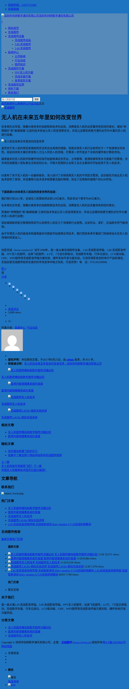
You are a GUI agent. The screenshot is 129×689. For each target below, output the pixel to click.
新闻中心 (13, 52)
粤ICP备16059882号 (114, 642)
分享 (4, 276)
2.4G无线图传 (23, 48)
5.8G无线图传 (23, 44)
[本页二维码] (11, 684)
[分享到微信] (28, 299)
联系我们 (13, 92)
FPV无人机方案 (24, 72)
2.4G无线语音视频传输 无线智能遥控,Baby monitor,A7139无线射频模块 (49, 524)
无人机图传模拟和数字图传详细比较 (22, 377)
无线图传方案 (16, 68)
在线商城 (13, 9)
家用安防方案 (23, 80)
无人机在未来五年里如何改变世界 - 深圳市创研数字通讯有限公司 (63, 363)
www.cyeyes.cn (81, 642)
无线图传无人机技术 (13, 404)
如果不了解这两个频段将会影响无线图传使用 (35, 455)
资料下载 (13, 88)
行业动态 (20, 60)
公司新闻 (20, 56)
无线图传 (13, 32)
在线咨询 (13, 681)
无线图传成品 (23, 40)
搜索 (36, 99)
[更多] (9, 283)
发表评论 (13, 309)
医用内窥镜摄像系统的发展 (17, 390)
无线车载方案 (23, 76)
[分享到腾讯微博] (21, 292)
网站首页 (13, 28)
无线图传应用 (16, 84)
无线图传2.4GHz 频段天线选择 (19, 417)
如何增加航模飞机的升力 (23, 451)
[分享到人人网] (25, 295)
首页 (4, 103)
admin (70, 359)
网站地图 (6, 646)
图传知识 (20, 64)
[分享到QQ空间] (13, 286)
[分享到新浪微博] (17, 289)
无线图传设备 (16, 36)
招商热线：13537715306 (22, 5)
